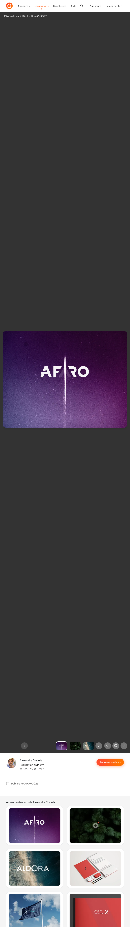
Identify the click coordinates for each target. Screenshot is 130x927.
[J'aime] (107, 745)
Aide (73, 6)
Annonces (24, 6)
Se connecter (114, 6)
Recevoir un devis (110, 762)
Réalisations (41, 6)
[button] (98, 745)
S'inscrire (95, 6)
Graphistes (59, 6)
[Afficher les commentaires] (115, 745)
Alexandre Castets (31, 760)
